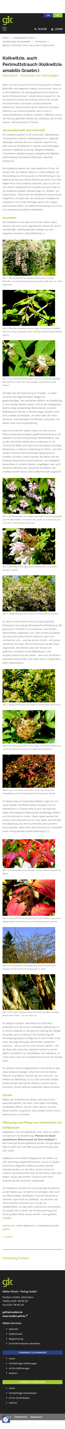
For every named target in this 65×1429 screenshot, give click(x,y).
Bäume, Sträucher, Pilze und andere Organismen (29, 45)
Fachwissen (41, 41)
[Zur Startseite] (10, 20)
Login (56, 29)
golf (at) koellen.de (12, 1312)
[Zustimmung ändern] (6, 1419)
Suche (40, 29)
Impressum (36, 1417)
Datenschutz (20, 1417)
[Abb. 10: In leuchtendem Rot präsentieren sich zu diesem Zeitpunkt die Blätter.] (29, 853)
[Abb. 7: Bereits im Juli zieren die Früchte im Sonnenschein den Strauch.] (29, 686)
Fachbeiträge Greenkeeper (17, 41)
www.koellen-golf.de (14, 1316)
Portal (6, 37)
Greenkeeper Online (24, 37)
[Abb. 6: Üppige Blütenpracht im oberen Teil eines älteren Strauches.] (29, 593)
